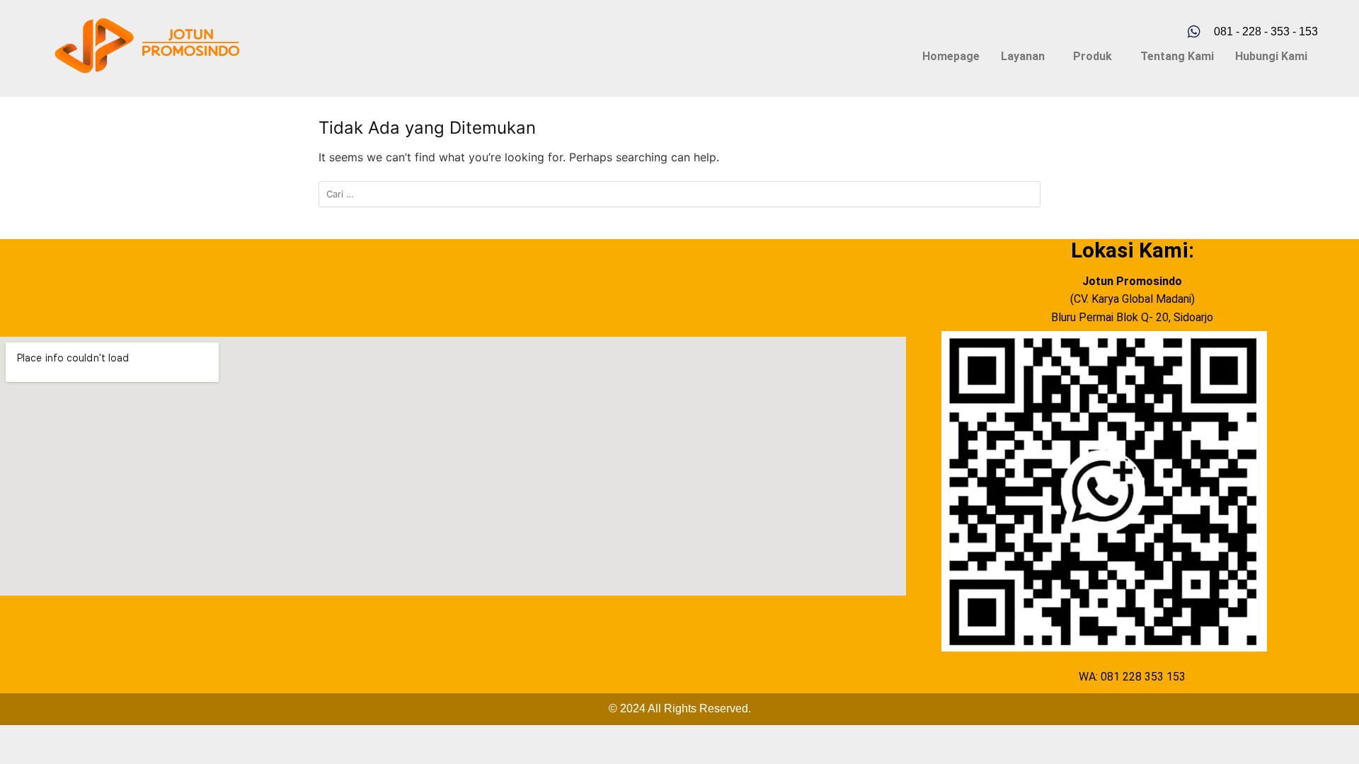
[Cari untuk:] (679, 194)
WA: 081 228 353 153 (1132, 676)
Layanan (1023, 56)
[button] (1026, 56)
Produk (1092, 56)
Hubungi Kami (1271, 56)
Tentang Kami (1177, 56)
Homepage (951, 56)
